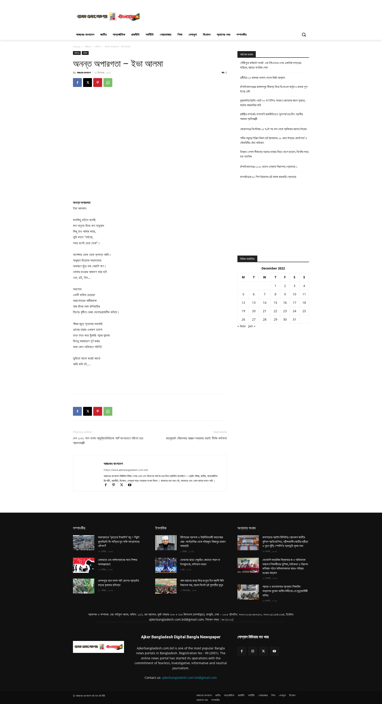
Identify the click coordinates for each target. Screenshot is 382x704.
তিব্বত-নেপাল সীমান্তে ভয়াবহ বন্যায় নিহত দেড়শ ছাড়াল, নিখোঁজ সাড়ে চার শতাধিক (274, 154)
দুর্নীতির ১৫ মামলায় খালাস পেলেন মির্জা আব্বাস (262, 77)
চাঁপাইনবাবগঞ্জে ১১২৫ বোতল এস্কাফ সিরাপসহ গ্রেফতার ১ (268, 166)
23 (285, 311)
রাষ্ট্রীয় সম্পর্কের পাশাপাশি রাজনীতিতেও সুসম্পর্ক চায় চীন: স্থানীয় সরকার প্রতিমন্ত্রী (271, 116)
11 (304, 294)
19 (243, 311)
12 (243, 302)
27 (254, 319)
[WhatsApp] (107, 82)
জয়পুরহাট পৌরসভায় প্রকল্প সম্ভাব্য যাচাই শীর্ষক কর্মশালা (196, 438)
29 (275, 319)
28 (264, 319)
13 (254, 302)
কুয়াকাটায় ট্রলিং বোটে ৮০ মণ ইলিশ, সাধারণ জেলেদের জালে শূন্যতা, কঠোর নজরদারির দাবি (273, 103)
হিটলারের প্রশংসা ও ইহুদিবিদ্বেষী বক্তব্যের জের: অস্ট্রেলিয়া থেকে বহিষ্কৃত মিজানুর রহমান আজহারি (202, 541)
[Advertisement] (224, 16)
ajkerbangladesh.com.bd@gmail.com (189, 677)
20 (254, 311)
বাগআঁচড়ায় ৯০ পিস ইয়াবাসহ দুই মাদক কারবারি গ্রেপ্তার (268, 177)
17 (294, 302)
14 (264, 302)
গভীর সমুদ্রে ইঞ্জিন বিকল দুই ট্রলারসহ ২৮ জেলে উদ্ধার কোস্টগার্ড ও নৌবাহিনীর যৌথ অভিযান (273, 140)
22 (275, 311)
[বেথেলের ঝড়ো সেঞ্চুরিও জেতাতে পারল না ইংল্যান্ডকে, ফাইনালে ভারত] (166, 565)
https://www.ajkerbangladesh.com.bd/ (126, 469)
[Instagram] (252, 651)
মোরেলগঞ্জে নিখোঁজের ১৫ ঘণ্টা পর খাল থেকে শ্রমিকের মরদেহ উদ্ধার (273, 129)
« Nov (241, 326)
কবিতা (97, 46)
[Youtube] (131, 485)
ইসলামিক (160, 528)
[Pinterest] (97, 82)
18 (304, 302)
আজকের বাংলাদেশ (84, 72)
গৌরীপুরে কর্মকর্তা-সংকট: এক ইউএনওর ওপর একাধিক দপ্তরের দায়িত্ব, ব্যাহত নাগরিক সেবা (270, 65)
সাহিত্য (88, 46)
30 (285, 319)
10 (294, 294)
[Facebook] (77, 82)
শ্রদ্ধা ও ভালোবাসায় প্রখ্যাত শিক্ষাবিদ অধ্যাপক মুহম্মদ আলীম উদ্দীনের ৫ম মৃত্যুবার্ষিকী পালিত (285, 591)
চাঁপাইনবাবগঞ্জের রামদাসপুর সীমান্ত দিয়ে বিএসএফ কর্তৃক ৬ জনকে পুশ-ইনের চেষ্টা (274, 89)
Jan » (251, 326)
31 (294, 319)
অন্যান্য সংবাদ (246, 528)
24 (294, 311)
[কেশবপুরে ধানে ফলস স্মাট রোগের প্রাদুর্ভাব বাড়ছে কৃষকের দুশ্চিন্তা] (83, 586)
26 (243, 319)
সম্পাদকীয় (79, 528)
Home (76, 46)
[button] (303, 34)
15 (275, 302)
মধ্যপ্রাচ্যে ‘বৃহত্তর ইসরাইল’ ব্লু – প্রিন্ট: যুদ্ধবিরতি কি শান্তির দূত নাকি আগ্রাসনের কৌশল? (119, 541)
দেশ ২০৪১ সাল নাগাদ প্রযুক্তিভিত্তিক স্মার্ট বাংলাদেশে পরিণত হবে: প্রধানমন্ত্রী (108, 440)
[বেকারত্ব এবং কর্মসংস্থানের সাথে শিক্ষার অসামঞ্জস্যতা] (83, 565)
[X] (87, 82)
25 (304, 311)
